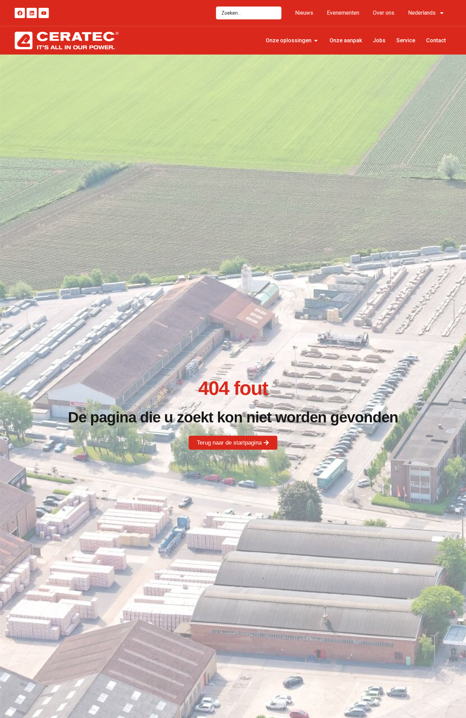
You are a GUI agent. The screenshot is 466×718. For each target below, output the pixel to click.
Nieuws (304, 13)
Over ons (383, 13)
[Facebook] (20, 13)
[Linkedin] (32, 13)
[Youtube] (44, 13)
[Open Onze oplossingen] (316, 40)
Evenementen (343, 13)
